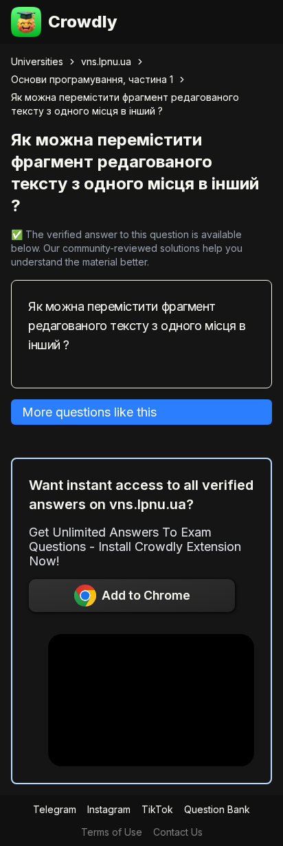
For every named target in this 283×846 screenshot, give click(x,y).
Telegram (54, 809)
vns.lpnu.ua (106, 61)
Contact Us (178, 832)
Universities (37, 61)
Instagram (109, 809)
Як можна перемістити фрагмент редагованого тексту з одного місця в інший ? (125, 104)
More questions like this (89, 412)
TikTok (157, 809)
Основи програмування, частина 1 (92, 79)
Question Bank (217, 809)
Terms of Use (111, 832)
